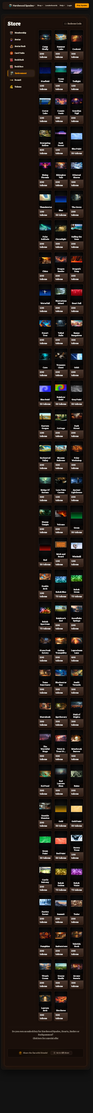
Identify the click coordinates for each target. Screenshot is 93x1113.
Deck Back (19, 60)
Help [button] (62, 5)
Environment (21, 73)
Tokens (18, 87)
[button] (22, 5)
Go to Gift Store (62, 1053)
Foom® (18, 80)
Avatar (18, 39)
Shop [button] (39, 5)
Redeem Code (74, 23)
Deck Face (19, 66)
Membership (20, 33)
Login (69, 5)
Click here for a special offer (45, 1038)
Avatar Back (20, 46)
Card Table (20, 53)
